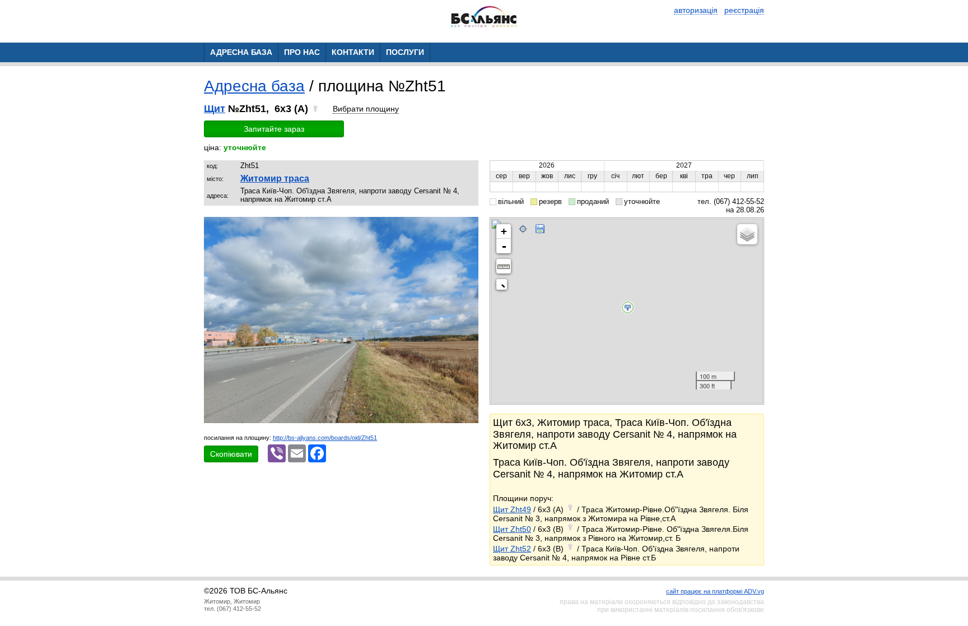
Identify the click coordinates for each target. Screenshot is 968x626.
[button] (468, 227)
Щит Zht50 (512, 529)
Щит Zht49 (512, 509)
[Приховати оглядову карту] (504, 286)
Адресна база (254, 86)
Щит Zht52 (512, 548)
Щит (214, 108)
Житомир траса (274, 178)
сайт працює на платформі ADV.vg (715, 591)
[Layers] (747, 234)
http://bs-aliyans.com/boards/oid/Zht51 (325, 437)
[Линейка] (503, 266)
